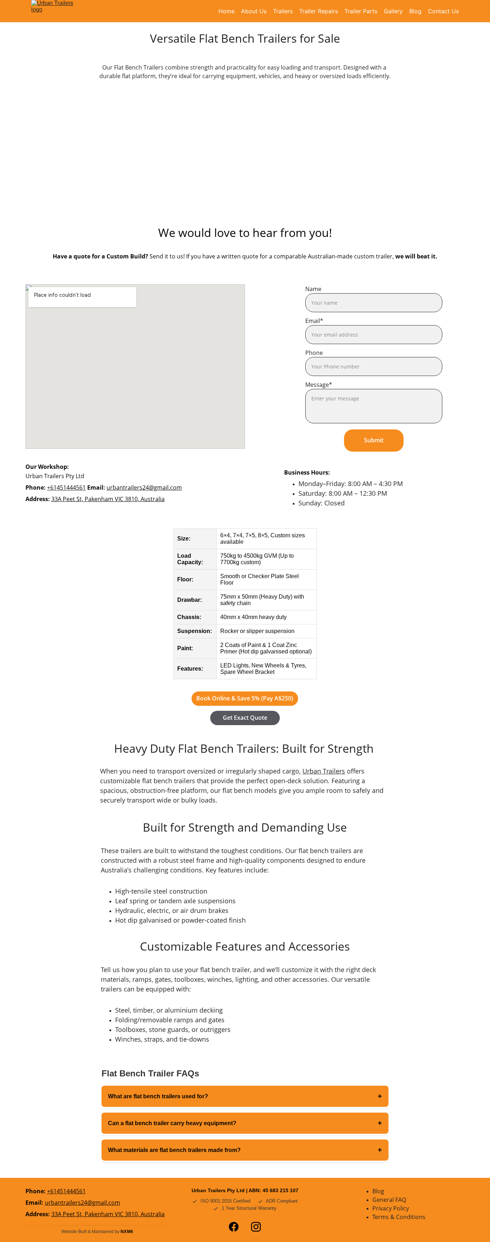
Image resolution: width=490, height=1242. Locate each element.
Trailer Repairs (318, 11)
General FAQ (389, 1200)
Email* (314, 321)
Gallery (393, 11)
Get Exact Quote (245, 718)
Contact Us (443, 11)
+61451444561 (66, 487)
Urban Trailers (323, 771)
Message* (318, 385)
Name (313, 289)
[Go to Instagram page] (256, 1227)
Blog (415, 11)
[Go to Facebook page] (234, 1227)
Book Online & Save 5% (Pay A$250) (244, 698)
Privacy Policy (390, 1208)
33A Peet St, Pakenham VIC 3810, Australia (108, 499)
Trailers (283, 11)
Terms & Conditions (398, 1217)
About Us (254, 11)
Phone (314, 353)
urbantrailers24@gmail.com (144, 487)
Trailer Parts (360, 11)
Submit (373, 440)
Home (226, 11)
